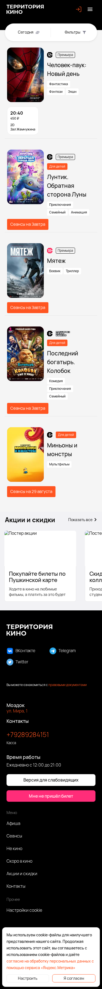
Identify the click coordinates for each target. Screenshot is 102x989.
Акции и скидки (22, 874)
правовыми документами (67, 684)
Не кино (14, 848)
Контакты (16, 886)
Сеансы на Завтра (27, 224)
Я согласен (74, 978)
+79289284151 (28, 734)
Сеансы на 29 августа (31, 491)
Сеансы (14, 836)
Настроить (27, 978)
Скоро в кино (19, 861)
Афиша (13, 823)
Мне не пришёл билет (51, 796)
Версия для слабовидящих (51, 780)
